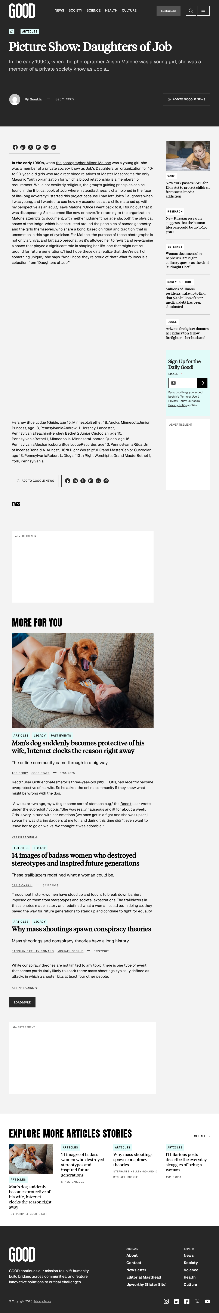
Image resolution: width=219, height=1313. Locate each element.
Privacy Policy (177, 401)
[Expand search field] (191, 11)
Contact (133, 1262)
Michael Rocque (71, 951)
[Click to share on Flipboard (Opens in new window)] (38, 147)
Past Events (61, 735)
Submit (204, 384)
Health (111, 10)
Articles (29, 31)
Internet (175, 247)
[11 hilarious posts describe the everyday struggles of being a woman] (188, 1161)
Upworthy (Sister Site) (146, 1284)
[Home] (12, 31)
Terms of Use (188, 396)
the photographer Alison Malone (83, 162)
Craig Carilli (22, 885)
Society (75, 10)
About (132, 1255)
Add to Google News (189, 99)
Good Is (36, 99)
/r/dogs (52, 809)
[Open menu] (203, 11)
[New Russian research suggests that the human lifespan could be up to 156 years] (188, 219)
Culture (129, 10)
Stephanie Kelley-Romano (33, 951)
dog (56, 793)
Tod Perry (20, 773)
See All (200, 1136)
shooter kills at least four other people (75, 976)
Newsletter (136, 1270)
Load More (22, 1002)
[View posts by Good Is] (15, 99)
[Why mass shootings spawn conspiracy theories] (135, 1162)
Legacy (40, 735)
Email (175, 374)
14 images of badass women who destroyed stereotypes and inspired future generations (75, 859)
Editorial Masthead (143, 1277)
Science (94, 10)
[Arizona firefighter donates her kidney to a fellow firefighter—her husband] (188, 328)
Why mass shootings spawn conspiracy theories (81, 929)
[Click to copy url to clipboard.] (53, 147)
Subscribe (168, 10)
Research (175, 211)
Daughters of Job (53, 262)
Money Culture (179, 282)
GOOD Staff (40, 773)
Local (172, 322)
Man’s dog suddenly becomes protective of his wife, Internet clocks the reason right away (78, 747)
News (59, 10)
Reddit (126, 803)
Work (171, 176)
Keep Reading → (24, 837)
